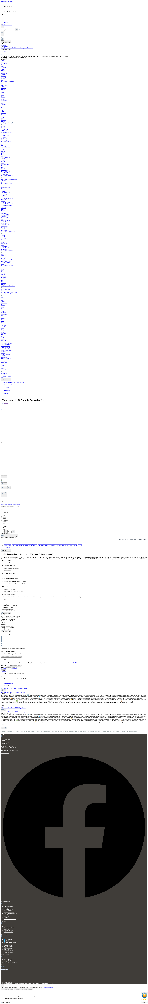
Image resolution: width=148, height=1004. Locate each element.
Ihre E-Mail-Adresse (6, 665)
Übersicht (3, 48)
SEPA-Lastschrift (8, 910)
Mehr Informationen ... (48, 987)
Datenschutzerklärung (9, 927)
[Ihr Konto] (2, 39)
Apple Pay (6, 914)
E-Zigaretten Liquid (8, 952)
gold (4, 514)
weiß (4, 529)
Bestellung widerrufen (6, 49)
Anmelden (3, 45)
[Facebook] (74, 900)
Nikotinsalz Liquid (8, 950)
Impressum (6, 929)
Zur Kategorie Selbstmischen (8, 231)
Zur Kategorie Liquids (6, 132)
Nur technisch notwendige (7, 989)
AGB (5, 926)
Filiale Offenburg (8, 959)
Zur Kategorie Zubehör (6, 293)
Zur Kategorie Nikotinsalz (7, 141)
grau (4, 515)
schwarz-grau (6, 526)
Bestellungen (30, 48)
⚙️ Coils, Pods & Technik (10, 942)
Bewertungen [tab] (7, 547)
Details (2, 706)
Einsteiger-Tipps (8, 945)
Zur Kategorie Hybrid (6, 175)
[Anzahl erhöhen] (13, 531)
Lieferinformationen (8, 906)
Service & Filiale (5, 954)
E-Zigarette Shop (8, 948)
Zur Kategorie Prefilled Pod (7, 250)
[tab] (43, 544)
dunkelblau (5, 512)
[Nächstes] (5, 476)
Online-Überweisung (9, 912)
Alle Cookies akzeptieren (27, 989)
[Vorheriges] (2, 476)
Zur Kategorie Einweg (6, 123)
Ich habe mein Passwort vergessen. (9, 668)
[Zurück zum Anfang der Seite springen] (2, 985)
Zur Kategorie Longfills (6, 183)
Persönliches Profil (10, 48)
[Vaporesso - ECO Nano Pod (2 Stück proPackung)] (14, 688)
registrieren (5, 46)
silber (4, 528)
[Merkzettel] (1, 37)
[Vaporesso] (74, 403)
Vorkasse (6, 917)
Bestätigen (3, 59)
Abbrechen (3, 671)
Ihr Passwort (4, 667)
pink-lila (5, 521)
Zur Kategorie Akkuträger (7, 265)
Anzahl (2, 531)
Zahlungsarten (23, 48)
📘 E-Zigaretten (8, 939)
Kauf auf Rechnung (8, 909)
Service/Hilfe (7, 22)
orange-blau (5, 520)
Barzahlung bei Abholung (10, 919)
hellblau (4, 517)
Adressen (17, 48)
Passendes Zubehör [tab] (8, 683)
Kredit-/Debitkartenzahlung (10, 913)
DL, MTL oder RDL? (9, 946)
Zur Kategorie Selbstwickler (8, 286)
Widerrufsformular (8, 932)
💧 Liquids (6, 941)
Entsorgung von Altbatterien (10, 962)
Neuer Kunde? (73, 662)
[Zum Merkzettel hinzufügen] (3, 690)
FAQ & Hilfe (4, 934)
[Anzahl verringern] (6, 531)
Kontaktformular (5, 753)
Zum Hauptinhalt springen (7, 1)
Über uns (6, 943)
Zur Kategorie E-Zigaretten (7, 81)
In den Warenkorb (5, 533)
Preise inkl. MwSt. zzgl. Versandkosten (10, 504)
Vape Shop (6, 949)
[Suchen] (16, 29)
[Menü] (2, 27)
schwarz (5, 524)
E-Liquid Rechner (8, 961)
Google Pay (6, 916)
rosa (4, 523)
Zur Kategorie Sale (5, 369)
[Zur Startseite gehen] (6, 25)
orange (4, 518)
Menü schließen (6, 42)
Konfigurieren (17, 989)
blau (4, 511)
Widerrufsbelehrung (8, 930)
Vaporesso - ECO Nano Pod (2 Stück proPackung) (13, 692)
